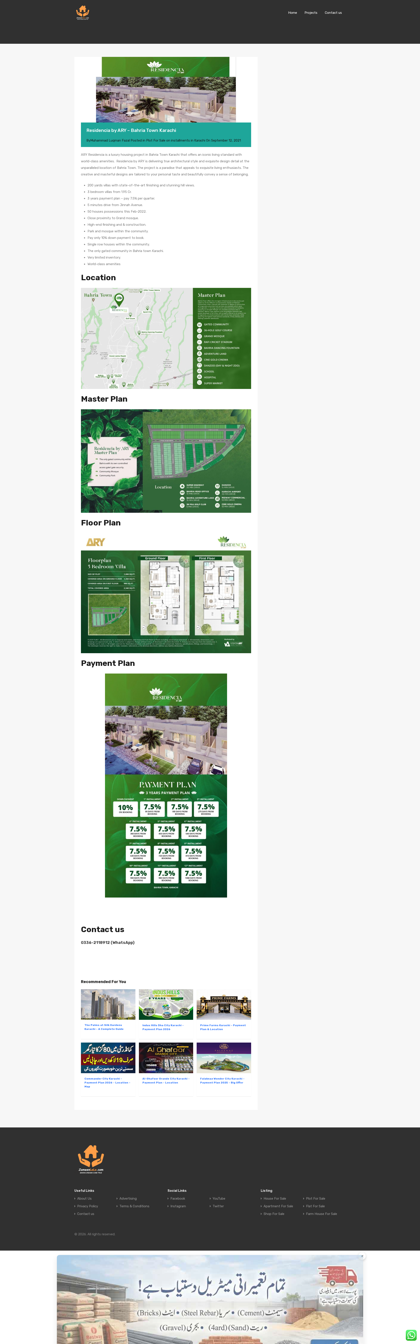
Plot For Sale (315, 1198)
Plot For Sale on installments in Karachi (175, 140)
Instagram (178, 1206)
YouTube (219, 1198)
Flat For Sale (315, 1206)
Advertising (128, 1198)
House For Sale (275, 1198)
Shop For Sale (274, 1214)
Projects (310, 13)
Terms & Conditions (134, 1206)
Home (292, 13)
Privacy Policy (87, 1206)
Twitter (218, 1206)
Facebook (177, 1198)
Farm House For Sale (321, 1214)
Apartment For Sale (278, 1206)
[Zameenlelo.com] (82, 19)
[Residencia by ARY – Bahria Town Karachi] (166, 96)
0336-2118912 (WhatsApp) (108, 942)
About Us (84, 1198)
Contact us (333, 13)
